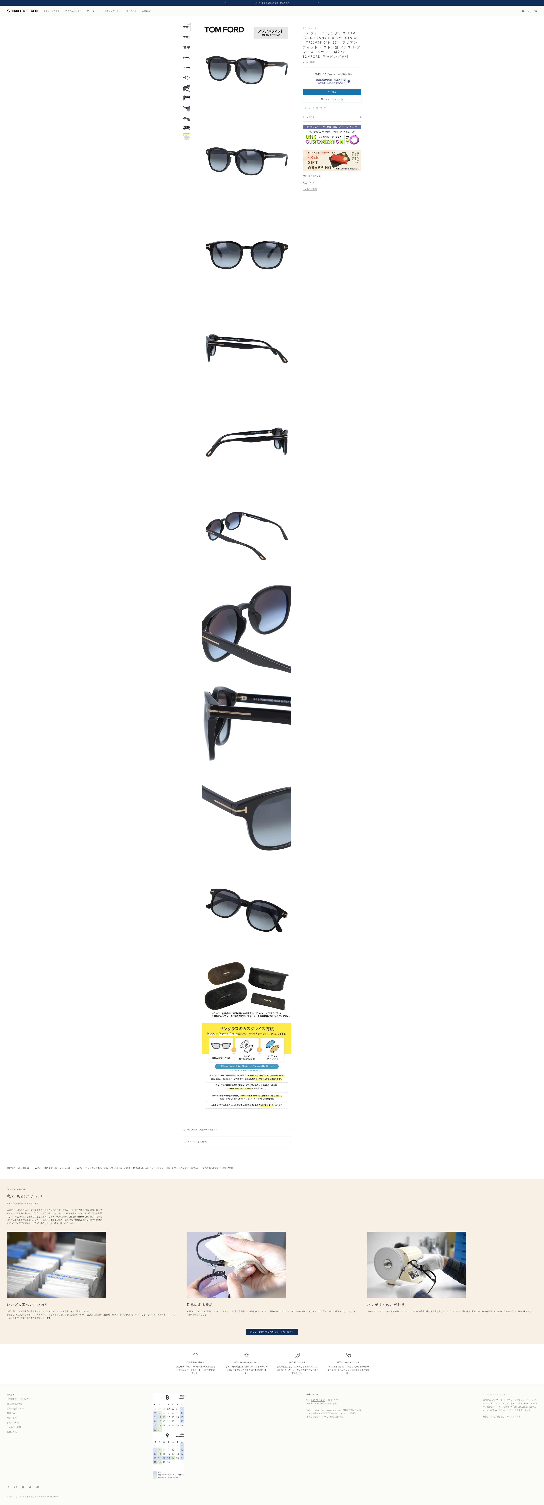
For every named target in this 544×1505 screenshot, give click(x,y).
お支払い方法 (13, 1422)
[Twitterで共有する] (317, 108)
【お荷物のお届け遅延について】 (272, 3)
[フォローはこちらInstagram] (15, 1487)
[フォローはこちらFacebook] (8, 1487)
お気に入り (147, 11)
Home (10, 1167)
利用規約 (11, 1413)
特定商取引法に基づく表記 (19, 1399)
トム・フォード (310, 28)
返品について (309, 182)
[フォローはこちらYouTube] (23, 1487)
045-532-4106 (318, 1400)
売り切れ (332, 92)
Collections (23, 1167)
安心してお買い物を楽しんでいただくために (272, 1331)
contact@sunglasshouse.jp (327, 1410)
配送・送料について (312, 176)
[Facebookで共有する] (313, 108)
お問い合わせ (131, 11)
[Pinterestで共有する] (321, 108)
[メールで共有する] (325, 108)
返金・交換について (16, 1408)
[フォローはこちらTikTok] (30, 1487)
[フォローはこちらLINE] (37, 1487)
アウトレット (93, 11)
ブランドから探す (52, 11)
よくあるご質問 (310, 189)
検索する (11, 1394)
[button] (349, 81)
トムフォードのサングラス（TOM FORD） (52, 1167)
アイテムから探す (73, 11)
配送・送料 (12, 1417)
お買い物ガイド (112, 11)
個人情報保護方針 (15, 1403)
